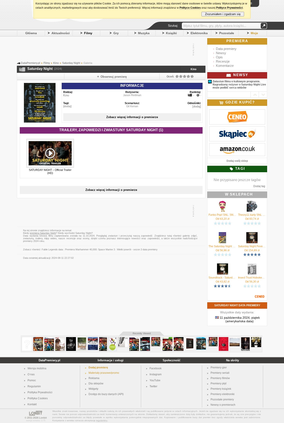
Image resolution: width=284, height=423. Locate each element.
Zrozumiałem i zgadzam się (222, 14)
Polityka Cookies (38, 398)
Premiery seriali (220, 372)
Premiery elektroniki (223, 394)
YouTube (155, 380)
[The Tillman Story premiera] (93, 339)
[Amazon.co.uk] (237, 145)
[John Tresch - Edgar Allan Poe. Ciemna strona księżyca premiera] (224, 339)
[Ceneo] (237, 111)
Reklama (94, 378)
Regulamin (34, 386)
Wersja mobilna (37, 368)
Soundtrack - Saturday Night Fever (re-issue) (222, 277)
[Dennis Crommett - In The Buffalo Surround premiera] (234, 339)
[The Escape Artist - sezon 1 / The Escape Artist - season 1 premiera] (245, 339)
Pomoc (32, 380)
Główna (31, 33)
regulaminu (101, 420)
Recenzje (223, 61)
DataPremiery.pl (49, 360)
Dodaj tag (259, 186)
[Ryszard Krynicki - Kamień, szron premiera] (27, 339)
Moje (254, 33)
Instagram (156, 374)
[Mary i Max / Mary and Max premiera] (71, 339)
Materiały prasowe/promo (104, 372)
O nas (31, 374)
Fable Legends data (52, 249)
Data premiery (226, 49)
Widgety (93, 388)
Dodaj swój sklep (237, 160)
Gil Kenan (132, 106)
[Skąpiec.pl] (237, 128)
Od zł (222, 218)
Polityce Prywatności (229, 7)
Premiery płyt (218, 383)
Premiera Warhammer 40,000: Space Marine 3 (90, 249)
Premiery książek (221, 388)
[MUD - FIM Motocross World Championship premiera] (38, 339)
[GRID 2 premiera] (145, 339)
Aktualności (60, 33)
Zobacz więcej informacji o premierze (132, 117)
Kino (193, 69)
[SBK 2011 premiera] (167, 339)
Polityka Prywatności (40, 392)
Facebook (156, 368)
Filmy (88, 33)
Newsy (221, 53)
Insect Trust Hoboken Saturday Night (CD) (252, 277)
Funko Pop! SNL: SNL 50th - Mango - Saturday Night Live (222, 214)
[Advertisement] (111, 50)
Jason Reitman (132, 95)
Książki (171, 33)
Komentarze (225, 65)
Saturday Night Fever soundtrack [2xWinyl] (252, 246)
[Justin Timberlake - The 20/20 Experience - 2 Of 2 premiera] (256, 339)
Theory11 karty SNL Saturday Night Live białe (252, 214)
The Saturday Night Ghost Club (222, 246)
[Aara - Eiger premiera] (123, 339)
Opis (219, 57)
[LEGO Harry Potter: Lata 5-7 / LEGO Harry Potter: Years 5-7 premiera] (49, 339)
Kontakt (32, 404)
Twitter (153, 386)
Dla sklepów (96, 383)
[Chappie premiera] (201, 339)
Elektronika (199, 33)
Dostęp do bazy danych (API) (106, 394)
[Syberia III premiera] (60, 339)
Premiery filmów (220, 378)
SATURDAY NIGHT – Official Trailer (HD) (50, 171)
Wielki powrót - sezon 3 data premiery (137, 249)
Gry (116, 33)
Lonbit (43, 417)
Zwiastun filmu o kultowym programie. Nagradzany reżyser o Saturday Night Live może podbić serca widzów (239, 84)
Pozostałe (226, 33)
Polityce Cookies (190, 7)
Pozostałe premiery (222, 399)
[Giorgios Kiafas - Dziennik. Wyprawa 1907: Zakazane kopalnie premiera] (190, 339)
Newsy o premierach (223, 404)
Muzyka (144, 33)
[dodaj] (67, 106)
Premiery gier (219, 367)
